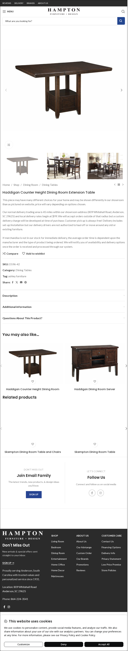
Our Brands (82, 558)
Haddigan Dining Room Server (94, 389)
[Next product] (123, 185)
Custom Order (84, 553)
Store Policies (109, 570)
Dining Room (30, 184)
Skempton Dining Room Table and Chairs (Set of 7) (33, 454)
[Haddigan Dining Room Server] (95, 363)
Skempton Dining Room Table (94, 452)
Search (121, 21)
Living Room (57, 541)
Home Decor (57, 570)
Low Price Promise (111, 564)
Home (6, 184)
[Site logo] (64, 11)
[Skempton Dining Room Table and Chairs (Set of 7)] (33, 426)
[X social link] (17, 282)
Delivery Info (108, 553)
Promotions (82, 564)
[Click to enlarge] (9, 145)
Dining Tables (50, 184)
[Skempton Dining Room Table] (95, 426)
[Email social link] (21, 282)
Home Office (58, 564)
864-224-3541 (19, 598)
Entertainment (59, 558)
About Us (82, 535)
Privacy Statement (111, 558)
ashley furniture (17, 276)
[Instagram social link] (100, 493)
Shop (16, 184)
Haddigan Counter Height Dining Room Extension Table (32, 391)
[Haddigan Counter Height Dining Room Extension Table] (33, 363)
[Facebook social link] (12, 282)
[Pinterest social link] (25, 282)
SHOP (54, 535)
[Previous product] (115, 185)
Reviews (80, 570)
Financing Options (111, 547)
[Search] (123, 11)
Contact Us (108, 541)
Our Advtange (84, 547)
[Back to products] (119, 185)
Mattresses (57, 576)
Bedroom (56, 547)
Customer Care (112, 535)
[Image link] (22, 535)
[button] (6, 90)
